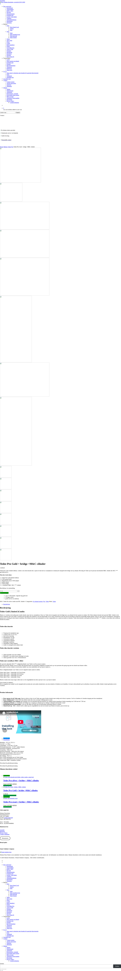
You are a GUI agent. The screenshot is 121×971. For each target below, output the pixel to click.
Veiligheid (9, 934)
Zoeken (2, 963)
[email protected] (8, 817)
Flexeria (9, 913)
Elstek (8, 904)
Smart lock (9, 928)
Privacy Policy (4, 833)
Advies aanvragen (11, 941)
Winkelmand (10, 949)
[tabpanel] (60, 751)
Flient (8, 900)
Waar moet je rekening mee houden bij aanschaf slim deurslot (22, 931)
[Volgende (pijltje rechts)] (2, 970)
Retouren (2, 831)
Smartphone (10, 866)
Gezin (8, 918)
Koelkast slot (10, 873)
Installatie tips (10, 935)
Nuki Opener (13, 895)
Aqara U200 (10, 907)
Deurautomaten (11, 872)
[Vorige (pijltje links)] (0, 970)
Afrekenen (9, 950)
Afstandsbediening (11, 878)
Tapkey (12, 887)
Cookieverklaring (14, 961)
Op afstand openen (38, 601)
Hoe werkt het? (7, 864)
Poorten (9, 922)
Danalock (9, 912)
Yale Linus (9, 898)
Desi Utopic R (10, 915)
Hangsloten (10, 879)
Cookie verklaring (4, 834)
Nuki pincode (13, 894)
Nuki (8, 890)
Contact (5, 938)
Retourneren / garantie (12, 952)
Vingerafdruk (10, 867)
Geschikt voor (7, 937)
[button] (7, 785)
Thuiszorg (9, 925)
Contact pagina (10, 940)
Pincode (9, 870)
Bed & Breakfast (11, 924)
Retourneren (5, 838)
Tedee (9, 147)
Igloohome (9, 910)
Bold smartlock (10, 903)
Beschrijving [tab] (6, 604)
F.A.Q (5, 930)
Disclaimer (9, 958)
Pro (12, 147)
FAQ (8, 932)
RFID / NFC (10, 869)
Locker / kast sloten (12, 875)
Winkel (8, 947)
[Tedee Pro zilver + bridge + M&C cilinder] (18, 777)
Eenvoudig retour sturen (13, 953)
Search (18, 112)
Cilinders (9, 876)
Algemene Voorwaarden (13, 956)
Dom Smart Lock (14, 885)
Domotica (9, 881)
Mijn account (10, 955)
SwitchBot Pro (10, 906)
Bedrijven (9, 927)
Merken (6, 147)
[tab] (6, 738)
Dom (8, 884)
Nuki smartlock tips (15, 893)
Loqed (8, 901)
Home (1, 147)
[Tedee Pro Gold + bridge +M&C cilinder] (14, 787)
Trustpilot (2, 0)
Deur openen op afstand (13, 919)
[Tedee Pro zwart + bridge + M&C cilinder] (10, 798)
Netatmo (9, 909)
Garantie (2, 830)
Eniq (11, 888)
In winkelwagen (4, 592)
